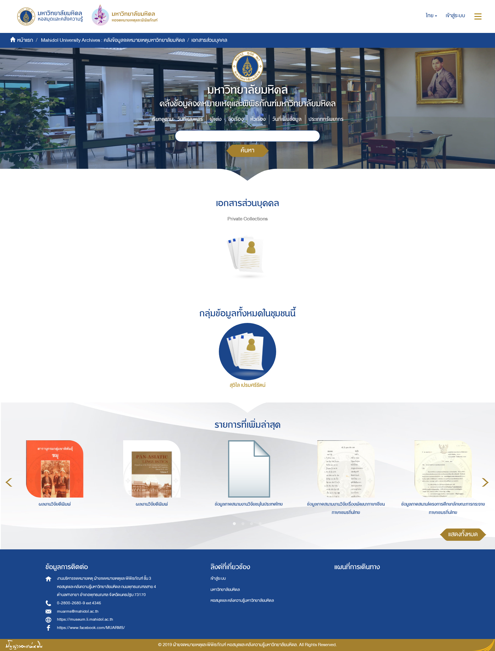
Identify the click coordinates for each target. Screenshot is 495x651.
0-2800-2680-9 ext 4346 (79, 603)
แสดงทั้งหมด (463, 534)
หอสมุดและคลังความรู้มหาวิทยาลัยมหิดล (242, 600)
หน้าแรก (25, 40)
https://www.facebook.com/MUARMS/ (91, 627)
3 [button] (251, 524)
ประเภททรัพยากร (326, 119)
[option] (53, 481)
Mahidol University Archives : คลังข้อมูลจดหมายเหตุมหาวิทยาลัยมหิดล (113, 40)
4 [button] (260, 524)
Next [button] (485, 482)
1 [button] (234, 524)
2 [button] (243, 524)
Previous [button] (9, 482)
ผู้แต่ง (215, 119)
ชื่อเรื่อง (235, 119)
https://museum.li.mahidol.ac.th (85, 619)
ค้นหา (247, 150)
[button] (431, 15)
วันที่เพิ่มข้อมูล (287, 119)
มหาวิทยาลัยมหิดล (225, 589)
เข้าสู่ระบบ (218, 578)
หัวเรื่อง (258, 119)
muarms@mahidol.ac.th (78, 611)
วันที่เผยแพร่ (190, 119)
